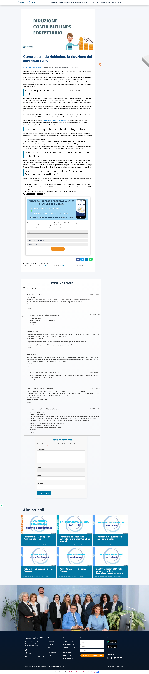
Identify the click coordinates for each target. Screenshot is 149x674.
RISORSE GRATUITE (105, 2)
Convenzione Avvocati (69, 647)
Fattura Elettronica (68, 655)
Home (25, 67)
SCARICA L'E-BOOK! (58, 249)
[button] (54, 3)
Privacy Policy (52, 650)
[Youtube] (121, 658)
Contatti (50, 647)
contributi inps (29, 263)
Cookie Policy (52, 652)
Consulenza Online (68, 644)
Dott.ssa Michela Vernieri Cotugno (41, 315)
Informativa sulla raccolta (58, 672)
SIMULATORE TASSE (93, 2)
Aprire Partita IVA (68, 641)
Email (39, 475)
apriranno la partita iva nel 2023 (56, 120)
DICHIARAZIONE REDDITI (79, 2)
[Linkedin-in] (118, 658)
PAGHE (61, 2)
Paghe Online (67, 652)
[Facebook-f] (111, 658)
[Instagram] (115, 658)
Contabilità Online (68, 650)
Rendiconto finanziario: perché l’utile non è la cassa (37, 538)
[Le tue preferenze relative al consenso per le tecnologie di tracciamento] (1, 505)
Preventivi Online (68, 658)
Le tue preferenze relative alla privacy (82, 672)
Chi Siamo (51, 641)
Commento (41, 449)
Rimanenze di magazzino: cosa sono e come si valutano (109, 538)
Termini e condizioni (51, 656)
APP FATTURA (115, 2)
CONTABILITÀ (67, 2)
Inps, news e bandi (35, 67)
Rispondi (29, 308)
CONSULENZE (53, 2)
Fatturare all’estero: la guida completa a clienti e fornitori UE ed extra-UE (75, 539)
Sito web (40, 483)
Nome (39, 467)
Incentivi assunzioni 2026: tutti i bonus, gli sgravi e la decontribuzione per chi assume (109, 571)
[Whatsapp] (108, 658)
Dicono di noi (51, 644)
